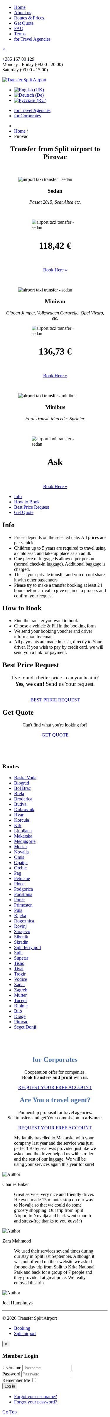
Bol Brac (22, 788)
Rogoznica (24, 920)
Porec (19, 899)
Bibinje (21, 1005)
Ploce (19, 883)
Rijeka (20, 915)
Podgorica (23, 889)
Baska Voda (25, 777)
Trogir (20, 973)
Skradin (21, 942)
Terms (20, 33)
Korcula (21, 820)
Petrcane (22, 878)
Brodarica (23, 798)
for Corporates (27, 115)
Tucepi (20, 1000)
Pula (18, 910)
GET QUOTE (55, 734)
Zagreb (20, 989)
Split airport (25, 1333)
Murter (20, 995)
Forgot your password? (35, 1401)
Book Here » (55, 269)
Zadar (19, 984)
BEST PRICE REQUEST (55, 699)
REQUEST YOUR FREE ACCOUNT (55, 1087)
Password (11, 1373)
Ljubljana (23, 830)
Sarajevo (22, 931)
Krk (17, 825)
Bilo (18, 1011)
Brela (19, 793)
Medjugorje (24, 841)
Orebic (20, 867)
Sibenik (21, 936)
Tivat (18, 968)
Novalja (21, 851)
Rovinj (20, 926)
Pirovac (21, 1021)
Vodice (20, 979)
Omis (19, 857)
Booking (22, 1328)
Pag (17, 873)
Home (20, 7)
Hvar (18, 814)
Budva (20, 804)
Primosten (23, 904)
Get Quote (23, 23)
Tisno (19, 963)
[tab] (18, 496)
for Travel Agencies (32, 39)
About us (22, 12)
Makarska (23, 835)
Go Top (9, 1411)
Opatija (21, 862)
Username (11, 1367)
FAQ (18, 28)
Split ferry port (27, 947)
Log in (10, 1386)
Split (18, 952)
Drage (20, 1016)
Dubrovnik (24, 809)
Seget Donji (25, 1026)
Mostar (20, 846)
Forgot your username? (35, 1396)
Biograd (21, 782)
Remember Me (16, 1380)
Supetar (21, 957)
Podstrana (23, 894)
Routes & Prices (29, 17)
